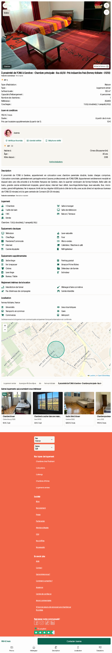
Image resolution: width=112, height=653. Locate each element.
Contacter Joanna (74, 641)
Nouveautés (40, 547)
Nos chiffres (40, 541)
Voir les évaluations (56, 162)
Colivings (39, 474)
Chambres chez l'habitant (45, 461)
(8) (12, 146)
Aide (37, 561)
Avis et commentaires (43, 600)
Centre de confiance (43, 594)
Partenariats (40, 521)
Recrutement (41, 508)
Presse (38, 515)
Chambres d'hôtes (42, 481)
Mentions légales (42, 528)
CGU (37, 534)
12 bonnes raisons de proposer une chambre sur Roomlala (53, 608)
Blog (37, 501)
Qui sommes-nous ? (43, 574)
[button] (5, 326)
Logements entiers (43, 488)
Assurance (39, 587)
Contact (39, 568)
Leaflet (92, 375)
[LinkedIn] (53, 623)
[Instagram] (42, 623)
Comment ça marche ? (44, 581)
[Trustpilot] (44, 636)
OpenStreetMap (104, 375)
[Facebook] (36, 623)
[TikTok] (47, 623)
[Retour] (5, 9)
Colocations (40, 468)
